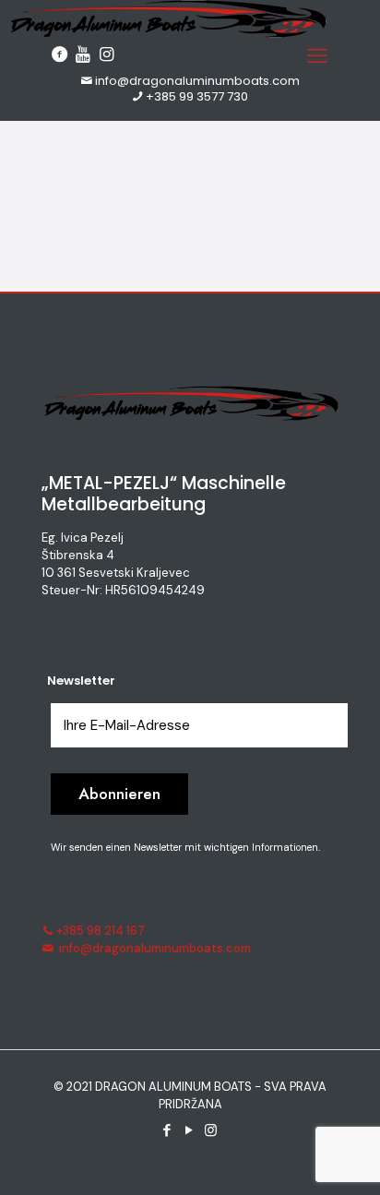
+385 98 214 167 (100, 930)
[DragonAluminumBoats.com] (167, 34)
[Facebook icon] (168, 1130)
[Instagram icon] (212, 1130)
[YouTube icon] (190, 1130)
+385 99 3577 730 (197, 96)
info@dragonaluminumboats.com (197, 81)
